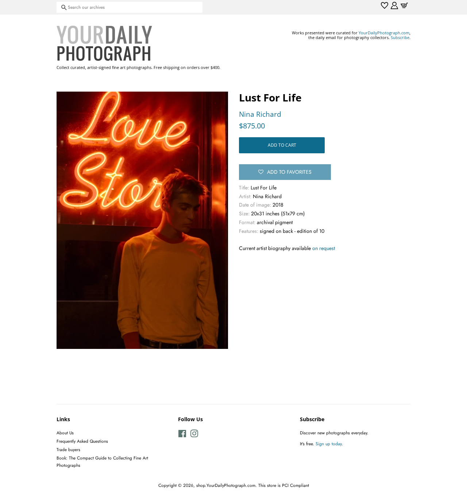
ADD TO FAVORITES (289, 172)
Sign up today (328, 444)
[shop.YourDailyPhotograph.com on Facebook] (182, 435)
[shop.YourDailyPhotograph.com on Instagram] (194, 435)
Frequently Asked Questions (82, 441)
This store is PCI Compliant (283, 485)
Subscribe (400, 37)
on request (323, 248)
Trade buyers (68, 449)
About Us (65, 433)
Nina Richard (260, 114)
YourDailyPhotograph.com (384, 32)
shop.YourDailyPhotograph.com (225, 485)
